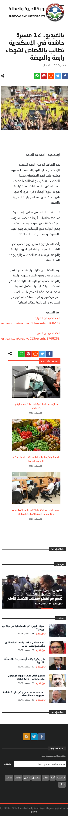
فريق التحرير (57, 603)
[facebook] (65, 76)
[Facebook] (41, 736)
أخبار (45, 65)
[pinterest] (44, 76)
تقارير (45, 777)
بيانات (9, 777)
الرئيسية (61, 777)
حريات (62, 784)
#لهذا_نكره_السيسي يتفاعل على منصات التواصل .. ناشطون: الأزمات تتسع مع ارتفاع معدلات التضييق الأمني (34, 594)
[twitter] (58, 76)
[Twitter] (34, 736)
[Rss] (26, 736)
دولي (27, 777)
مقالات (18, 777)
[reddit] (51, 76)
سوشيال (36, 777)
